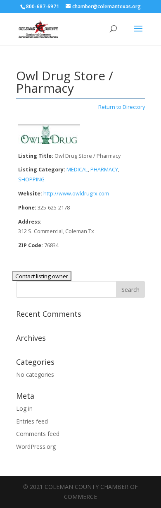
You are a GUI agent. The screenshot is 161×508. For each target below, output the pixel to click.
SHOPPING (31, 179)
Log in (24, 408)
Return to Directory (121, 107)
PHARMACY (104, 169)
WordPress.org (36, 446)
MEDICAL (77, 169)
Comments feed (37, 434)
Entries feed (32, 421)
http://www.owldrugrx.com (76, 193)
